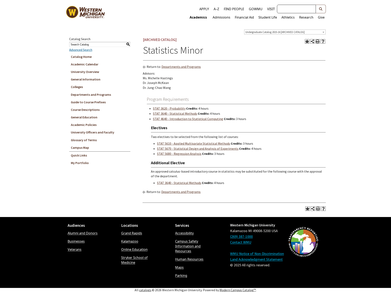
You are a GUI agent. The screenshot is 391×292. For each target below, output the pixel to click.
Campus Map (80, 147)
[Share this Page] (312, 41)
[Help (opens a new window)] (323, 41)
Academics (198, 17)
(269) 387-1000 (241, 236)
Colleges (77, 87)
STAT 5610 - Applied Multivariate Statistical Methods (193, 143)
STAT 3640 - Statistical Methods (175, 113)
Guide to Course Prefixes (88, 102)
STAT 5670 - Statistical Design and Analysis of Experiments (197, 149)
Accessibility (184, 233)
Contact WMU (240, 242)
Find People (234, 9)
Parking (181, 275)
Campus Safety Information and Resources (188, 246)
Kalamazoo (129, 241)
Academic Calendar (84, 64)
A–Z (216, 9)
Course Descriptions (85, 110)
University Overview (85, 72)
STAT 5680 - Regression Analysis (179, 154)
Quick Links (79, 155)
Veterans (74, 249)
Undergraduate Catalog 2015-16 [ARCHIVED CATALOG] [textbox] (275, 32)
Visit (271, 9)
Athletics (288, 17)
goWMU (255, 9)
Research (306, 17)
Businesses (76, 241)
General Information (85, 79)
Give (321, 17)
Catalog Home (81, 57)
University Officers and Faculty (92, 132)
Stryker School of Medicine (134, 260)
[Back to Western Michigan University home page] (85, 13)
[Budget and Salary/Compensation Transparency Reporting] (303, 252)
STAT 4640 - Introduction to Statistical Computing (188, 119)
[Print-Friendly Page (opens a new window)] (317, 41)
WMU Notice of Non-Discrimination (257, 253)
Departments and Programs (91, 95)
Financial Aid (244, 17)
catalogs (145, 290)
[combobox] (285, 32)
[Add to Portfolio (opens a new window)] (307, 41)
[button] (321, 9)
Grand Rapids (131, 233)
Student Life (267, 17)
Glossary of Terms (84, 140)
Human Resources (189, 259)
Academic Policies (84, 125)
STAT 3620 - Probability (169, 108)
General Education (84, 117)
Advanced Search (80, 50)
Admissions (221, 17)
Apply (204, 9)
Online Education (134, 249)
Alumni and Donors (83, 233)
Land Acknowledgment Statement (256, 259)
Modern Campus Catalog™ (238, 290)
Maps (179, 267)
